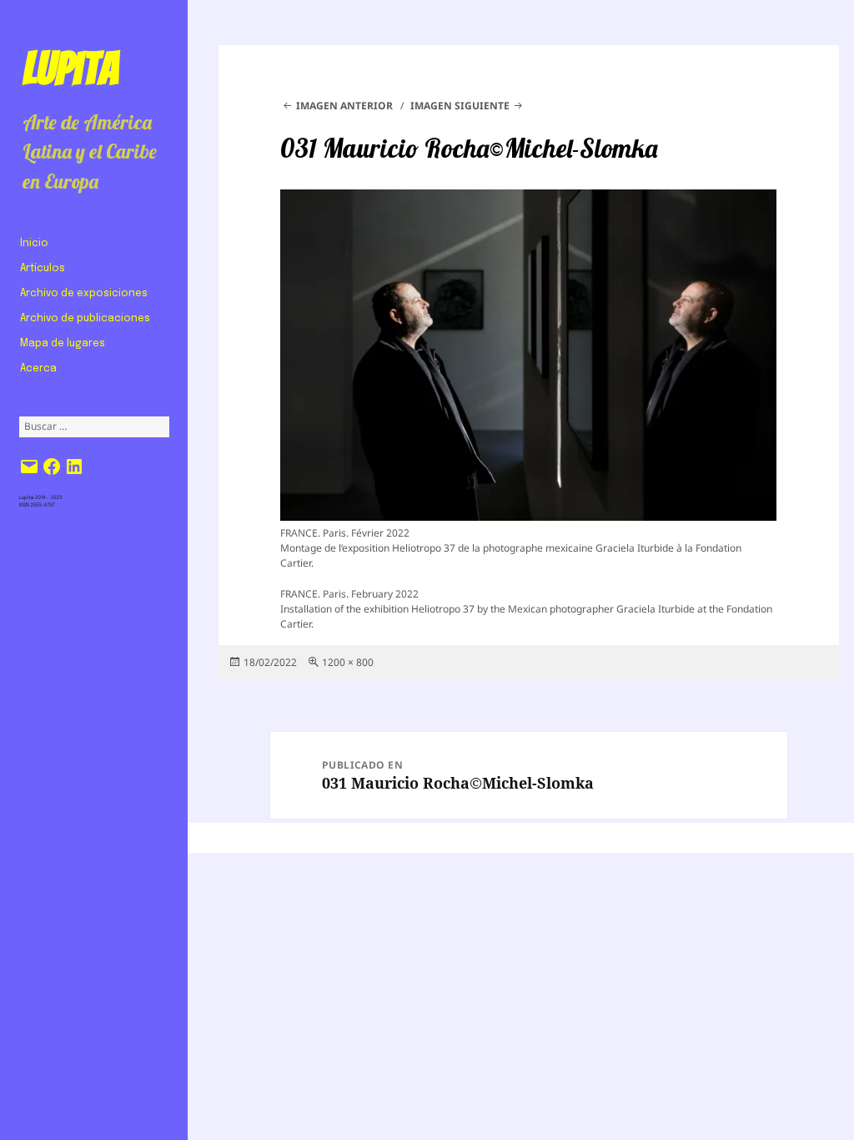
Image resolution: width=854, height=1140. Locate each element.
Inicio (34, 244)
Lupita (70, 68)
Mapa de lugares (62, 344)
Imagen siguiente (460, 105)
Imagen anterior (344, 105)
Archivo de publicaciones (85, 319)
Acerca (38, 369)
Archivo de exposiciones (84, 294)
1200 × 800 (348, 662)
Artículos (42, 269)
